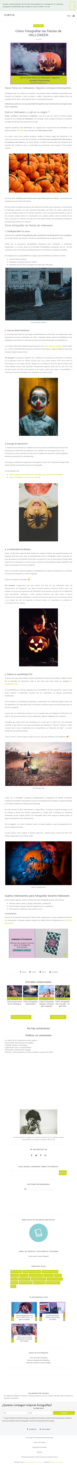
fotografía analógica (38, 1279)
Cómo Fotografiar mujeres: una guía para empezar (46, 1004)
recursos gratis (39, 1283)
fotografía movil (24, 1279)
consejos (58, 1275)
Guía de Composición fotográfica (38, 1360)
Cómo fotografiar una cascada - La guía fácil (62, 1004)
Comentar (39, 39)
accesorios (23, 1275)
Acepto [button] (72, 6)
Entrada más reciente (21, 1017)
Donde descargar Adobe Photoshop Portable (52, 1317)
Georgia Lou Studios (56, 1462)
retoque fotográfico (52, 1283)
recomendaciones (25, 1283)
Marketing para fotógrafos (31, 1272)
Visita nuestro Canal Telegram (38, 1256)
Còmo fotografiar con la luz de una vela (24, 477)
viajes (13, 1286)
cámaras (14, 1279)
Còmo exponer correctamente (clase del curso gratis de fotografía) (36, 474)
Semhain (20, 130)
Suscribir (64, 1413)
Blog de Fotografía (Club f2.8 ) (33, 1462)
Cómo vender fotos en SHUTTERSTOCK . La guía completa (24, 1317)
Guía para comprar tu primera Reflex (38, 1363)
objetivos (14, 1283)
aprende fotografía (36, 1275)
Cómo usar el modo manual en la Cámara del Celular (24, 1339)
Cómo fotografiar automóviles (30, 1003)
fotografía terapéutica (55, 1279)
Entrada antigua (58, 1017)
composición (48, 1275)
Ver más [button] (47, 6)
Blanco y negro (16, 1272)
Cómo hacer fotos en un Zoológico (14, 1003)
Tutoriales (38, 26)
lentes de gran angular (53, 346)
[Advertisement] (38, 1089)
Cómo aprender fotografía (38, 1358)
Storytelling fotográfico (50, 1272)
